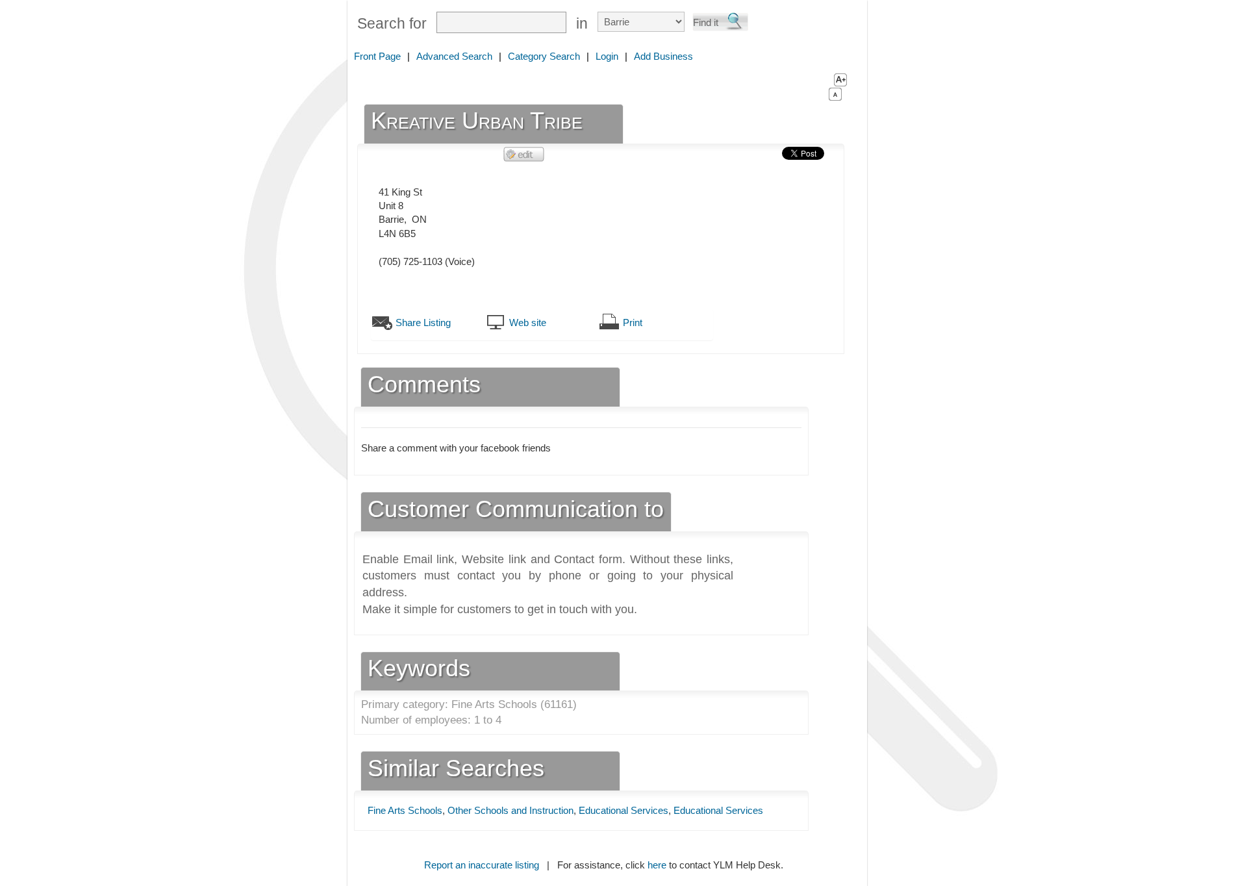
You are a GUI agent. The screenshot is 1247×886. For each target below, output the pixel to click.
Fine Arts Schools (405, 810)
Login (607, 56)
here (657, 864)
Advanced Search (454, 56)
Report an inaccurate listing (481, 864)
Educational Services (623, 810)
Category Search (544, 56)
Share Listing (423, 322)
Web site (527, 322)
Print (632, 322)
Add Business (663, 56)
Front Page (377, 56)
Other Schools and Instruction (510, 810)
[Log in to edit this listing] (524, 153)
